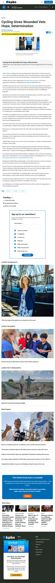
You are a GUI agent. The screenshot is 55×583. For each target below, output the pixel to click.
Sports (22, 191)
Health (3, 18)
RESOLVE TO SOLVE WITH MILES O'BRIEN (13, 403)
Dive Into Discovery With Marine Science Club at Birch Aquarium (19, 361)
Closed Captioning (40, 541)
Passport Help (39, 552)
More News (6, 503)
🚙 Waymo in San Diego (9, 206)
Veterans (16, 191)
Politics (3, 513)
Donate (27, 496)
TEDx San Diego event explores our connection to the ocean (18, 320)
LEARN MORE (16, 575)
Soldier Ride (5, 73)
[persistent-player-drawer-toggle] (53, 7)
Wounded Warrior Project (31, 80)
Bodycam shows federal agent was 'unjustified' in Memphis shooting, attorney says (25, 454)
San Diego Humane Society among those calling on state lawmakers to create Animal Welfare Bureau (8, 520)
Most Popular (6, 409)
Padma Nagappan (8, 30)
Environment (30, 513)
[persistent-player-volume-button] (8, 7)
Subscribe (27, 255)
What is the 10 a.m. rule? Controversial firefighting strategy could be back (33, 519)
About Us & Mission (22, 539)
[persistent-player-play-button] (4, 7)
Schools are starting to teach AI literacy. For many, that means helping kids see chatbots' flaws (21, 520)
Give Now (48, 2)
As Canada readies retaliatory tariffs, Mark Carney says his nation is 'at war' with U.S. (25, 459)
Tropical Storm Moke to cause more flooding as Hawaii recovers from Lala (22, 464)
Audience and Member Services (42, 539)
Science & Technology (19, 513)
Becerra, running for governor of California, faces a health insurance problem (23, 444)
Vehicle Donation (21, 579)
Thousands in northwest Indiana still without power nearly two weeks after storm (24, 449)
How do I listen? (39, 549)
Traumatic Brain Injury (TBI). (25, 157)
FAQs (37, 547)
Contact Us (38, 544)
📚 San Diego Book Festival (10, 203)
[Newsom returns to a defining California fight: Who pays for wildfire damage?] (47, 508)
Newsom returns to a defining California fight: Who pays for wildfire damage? (47, 519)
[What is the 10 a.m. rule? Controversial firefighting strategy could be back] (34, 508)
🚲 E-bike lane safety (9, 200)
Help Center (38, 554)
